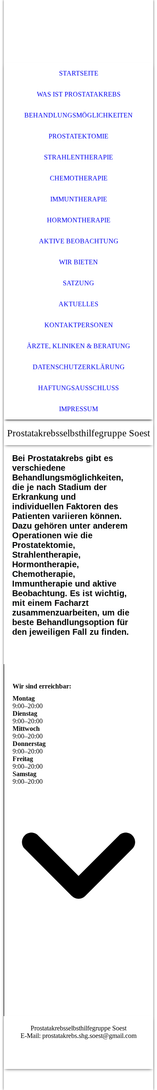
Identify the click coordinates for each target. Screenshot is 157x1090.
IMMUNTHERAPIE (78, 199)
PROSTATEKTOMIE (78, 136)
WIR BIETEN (78, 262)
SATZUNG (78, 283)
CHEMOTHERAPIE (79, 178)
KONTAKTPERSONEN (78, 325)
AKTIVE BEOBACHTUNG (78, 241)
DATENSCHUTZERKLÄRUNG (79, 366)
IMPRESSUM (78, 408)
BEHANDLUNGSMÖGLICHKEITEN (78, 115)
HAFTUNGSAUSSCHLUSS (78, 387)
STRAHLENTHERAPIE (78, 157)
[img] (78, 31)
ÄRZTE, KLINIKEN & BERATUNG (78, 345)
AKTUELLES (78, 304)
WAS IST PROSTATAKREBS (79, 94)
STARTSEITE (78, 73)
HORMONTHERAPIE (79, 220)
